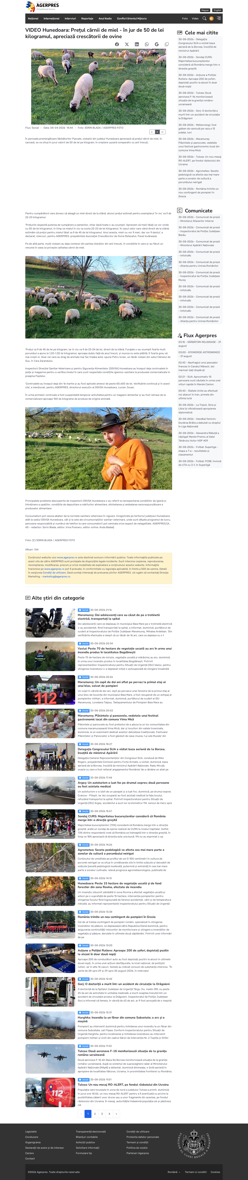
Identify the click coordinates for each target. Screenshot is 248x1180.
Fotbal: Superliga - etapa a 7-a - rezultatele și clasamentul (198, 451)
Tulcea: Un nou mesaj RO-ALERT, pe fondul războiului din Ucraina (123, 1085)
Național (33, 18)
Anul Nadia (105, 18)
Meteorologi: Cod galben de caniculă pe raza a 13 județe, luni (197, 128)
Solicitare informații (87, 1147)
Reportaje (87, 18)
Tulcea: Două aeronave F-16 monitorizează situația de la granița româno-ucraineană (122, 1053)
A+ (162, 132)
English (217, 10)
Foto (185, 18)
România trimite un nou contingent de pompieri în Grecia (117, 917)
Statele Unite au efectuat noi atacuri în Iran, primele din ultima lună (198, 394)
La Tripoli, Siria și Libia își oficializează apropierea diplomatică (197, 408)
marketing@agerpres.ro (56, 576)
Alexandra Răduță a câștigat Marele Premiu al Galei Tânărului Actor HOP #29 (198, 436)
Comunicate (198, 210)
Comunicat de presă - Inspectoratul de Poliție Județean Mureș (199, 276)
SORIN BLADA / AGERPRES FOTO (104, 127)
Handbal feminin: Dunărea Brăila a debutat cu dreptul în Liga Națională (199, 422)
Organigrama (32, 1142)
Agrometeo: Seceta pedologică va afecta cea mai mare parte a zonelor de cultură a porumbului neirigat (121, 852)
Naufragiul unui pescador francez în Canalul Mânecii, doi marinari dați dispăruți (198, 366)
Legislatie (31, 1131)
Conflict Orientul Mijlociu (132, 18)
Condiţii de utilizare (54, 572)
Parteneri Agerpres (138, 1153)
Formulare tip (84, 1153)
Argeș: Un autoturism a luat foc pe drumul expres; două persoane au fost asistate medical (123, 784)
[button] (217, 18)
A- (152, 132)
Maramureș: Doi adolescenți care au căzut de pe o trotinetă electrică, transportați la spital (119, 617)
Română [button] (173, 1172)
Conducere (31, 1137)
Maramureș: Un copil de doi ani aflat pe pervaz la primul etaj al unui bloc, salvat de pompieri (122, 684)
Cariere (29, 1153)
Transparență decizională (91, 1131)
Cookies (215, 1172)
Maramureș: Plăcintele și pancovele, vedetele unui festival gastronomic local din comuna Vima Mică (118, 717)
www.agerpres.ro (67, 557)
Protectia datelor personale (143, 1137)
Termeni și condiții (137, 1142)
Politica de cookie (137, 1147)
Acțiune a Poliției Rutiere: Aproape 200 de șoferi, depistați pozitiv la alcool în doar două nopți (123, 952)
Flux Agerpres (200, 335)
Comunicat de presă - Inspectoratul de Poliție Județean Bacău (199, 231)
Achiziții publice (85, 1142)
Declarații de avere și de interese (44, 1147)
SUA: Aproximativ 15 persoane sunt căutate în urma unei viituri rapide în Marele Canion (199, 380)
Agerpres (42, 1172)
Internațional (51, 18)
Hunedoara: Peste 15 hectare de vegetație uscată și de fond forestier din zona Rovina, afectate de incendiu (119, 885)
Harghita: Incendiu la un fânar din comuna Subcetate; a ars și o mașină (121, 1019)
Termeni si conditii (196, 1172)
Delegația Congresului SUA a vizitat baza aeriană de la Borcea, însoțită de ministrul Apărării (121, 751)
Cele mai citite (201, 32)
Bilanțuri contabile (87, 1137)
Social (35, 127)
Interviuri (70, 18)
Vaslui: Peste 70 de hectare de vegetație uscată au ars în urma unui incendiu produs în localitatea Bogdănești (125, 650)
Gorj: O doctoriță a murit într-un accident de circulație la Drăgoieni (124, 984)
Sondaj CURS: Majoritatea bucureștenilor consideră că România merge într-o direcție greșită (122, 818)
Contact (30, 1158)
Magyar (205, 10)
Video (195, 18)
